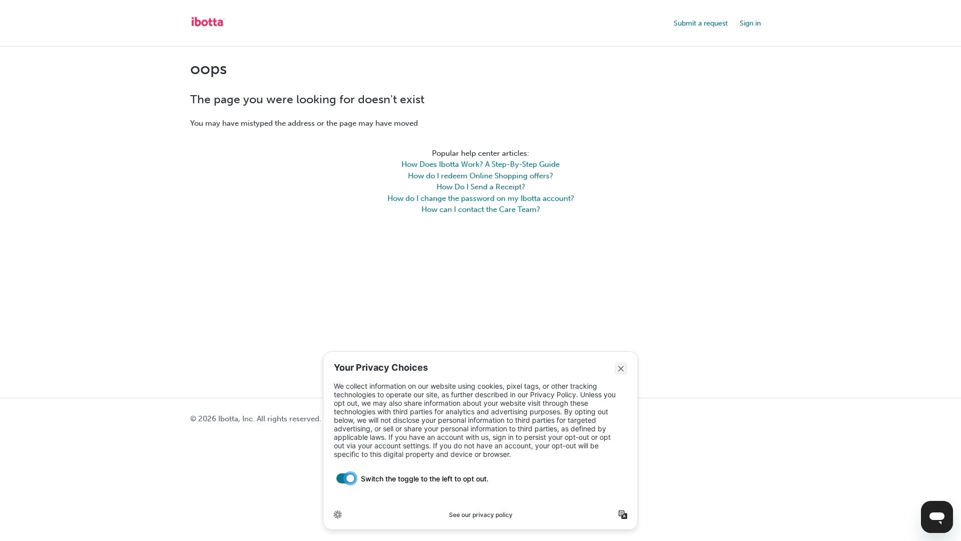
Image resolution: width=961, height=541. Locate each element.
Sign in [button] (750, 23)
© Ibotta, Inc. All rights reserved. (255, 418)
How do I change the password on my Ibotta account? (480, 198)
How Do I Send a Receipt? (480, 186)
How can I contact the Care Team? (480, 209)
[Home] (207, 28)
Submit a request (701, 23)
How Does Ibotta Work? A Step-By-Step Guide (480, 164)
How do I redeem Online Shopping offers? (480, 175)
